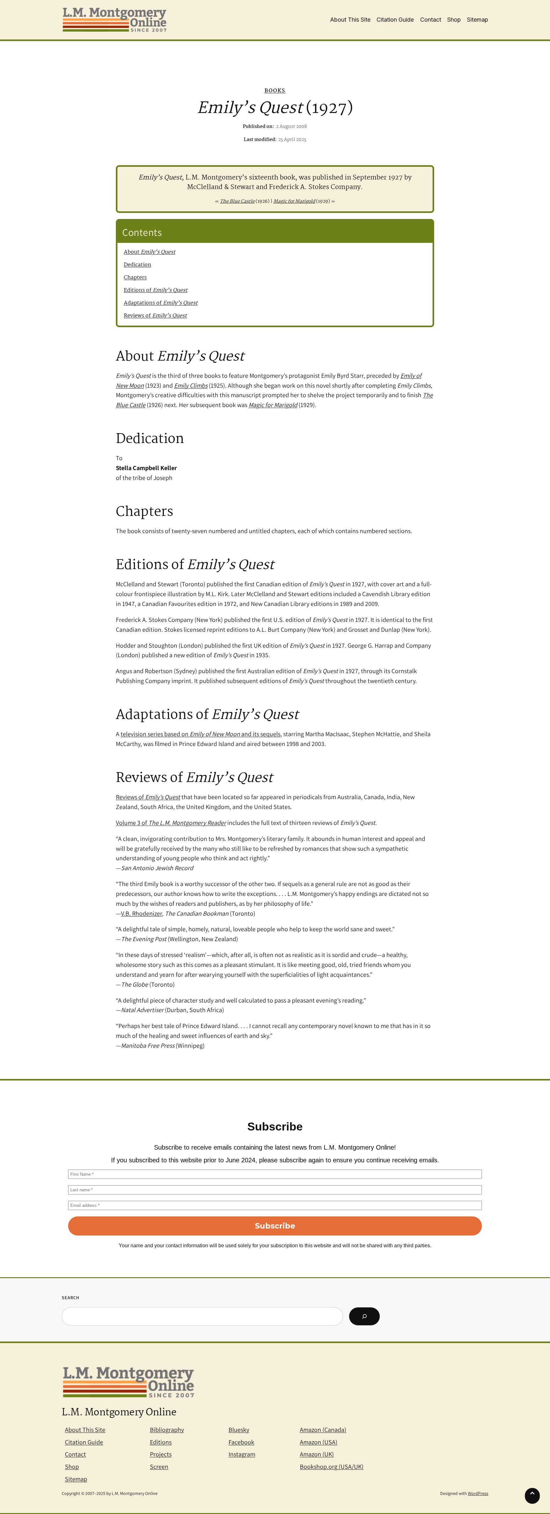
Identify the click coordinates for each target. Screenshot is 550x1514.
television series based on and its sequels (200, 734)
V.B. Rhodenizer (141, 913)
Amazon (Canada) (323, 1430)
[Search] (364, 1316)
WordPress (478, 1493)
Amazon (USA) (318, 1442)
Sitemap (76, 1479)
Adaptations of (161, 303)
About (149, 252)
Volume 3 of (171, 823)
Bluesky (239, 1430)
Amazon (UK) (317, 1454)
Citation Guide (84, 1442)
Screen (159, 1466)
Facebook (241, 1442)
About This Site (85, 1430)
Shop (72, 1466)
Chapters (135, 277)
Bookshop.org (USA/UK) (331, 1466)
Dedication (137, 265)
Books (275, 91)
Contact (75, 1454)
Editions (161, 1442)
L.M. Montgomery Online (119, 1413)
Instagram (242, 1454)
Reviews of (155, 316)
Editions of (155, 290)
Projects (161, 1454)
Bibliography (167, 1430)
